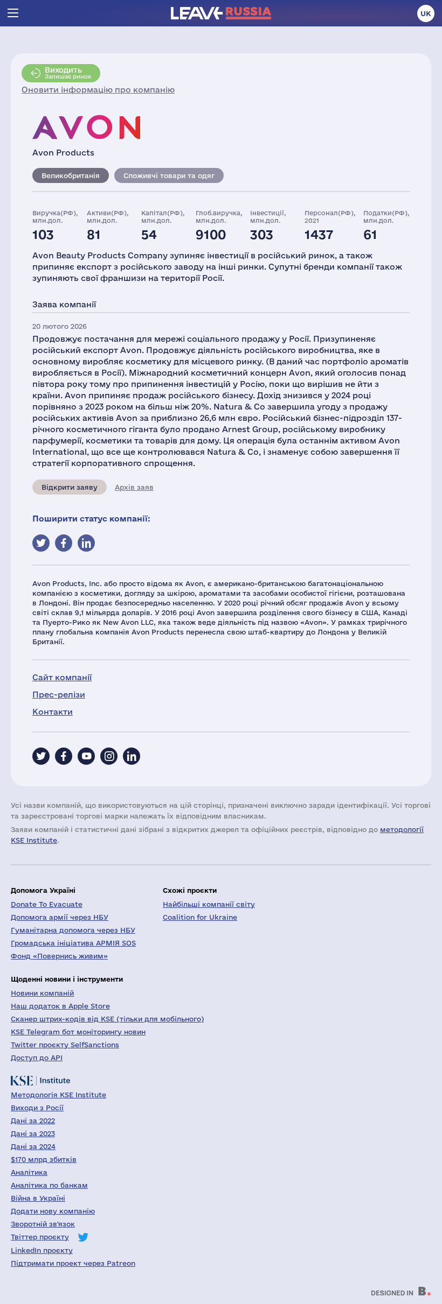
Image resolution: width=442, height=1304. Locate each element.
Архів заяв (134, 487)
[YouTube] (86, 756)
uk (425, 13)
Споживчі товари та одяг (169, 175)
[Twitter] (41, 756)
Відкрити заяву (70, 487)
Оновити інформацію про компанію (98, 89)
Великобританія (71, 175)
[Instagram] (109, 756)
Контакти (52, 711)
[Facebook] (63, 756)
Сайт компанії (62, 677)
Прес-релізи (58, 694)
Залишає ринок (68, 73)
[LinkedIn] (131, 756)
